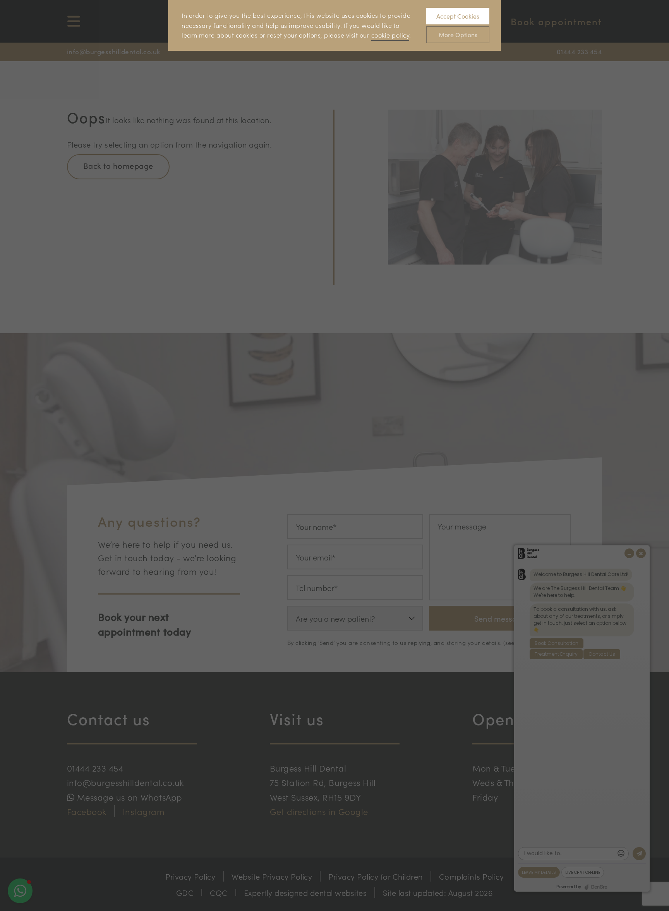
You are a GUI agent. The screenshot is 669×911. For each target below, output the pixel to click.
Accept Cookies (457, 16)
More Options (458, 35)
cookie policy (390, 35)
